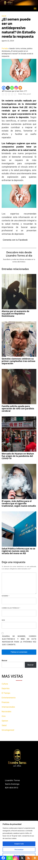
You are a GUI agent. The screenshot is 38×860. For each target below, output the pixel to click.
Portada (5, 48)
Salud (4, 16)
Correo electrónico (11, 608)
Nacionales (6, 711)
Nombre (5, 596)
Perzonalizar (19, 849)
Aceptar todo (19, 844)
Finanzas (5, 702)
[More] (20, 88)
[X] (8, 88)
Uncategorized (8, 730)
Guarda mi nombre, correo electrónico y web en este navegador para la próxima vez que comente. (19, 640)
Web (3, 620)
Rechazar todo (19, 855)
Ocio (3, 716)
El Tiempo (6, 693)
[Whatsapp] (12, 88)
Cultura (5, 684)
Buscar (4, 660)
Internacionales (8, 707)
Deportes (6, 688)
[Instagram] (16, 88)
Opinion (5, 721)
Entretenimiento (9, 698)
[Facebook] (4, 88)
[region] (19, 840)
